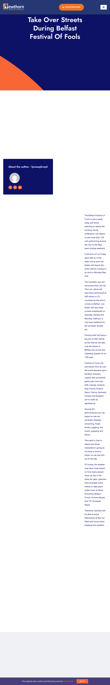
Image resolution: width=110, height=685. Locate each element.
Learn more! (68, 681)
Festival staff (90, 335)
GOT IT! (82, 681)
